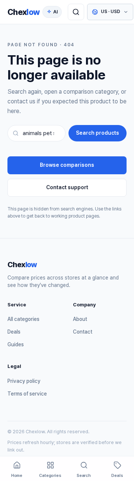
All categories (23, 319)
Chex (23, 12)
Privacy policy (24, 381)
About (80, 319)
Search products (97, 133)
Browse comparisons (67, 165)
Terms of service (27, 394)
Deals (13, 332)
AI (55, 12)
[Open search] (76, 12)
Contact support (67, 187)
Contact (82, 332)
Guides (15, 344)
